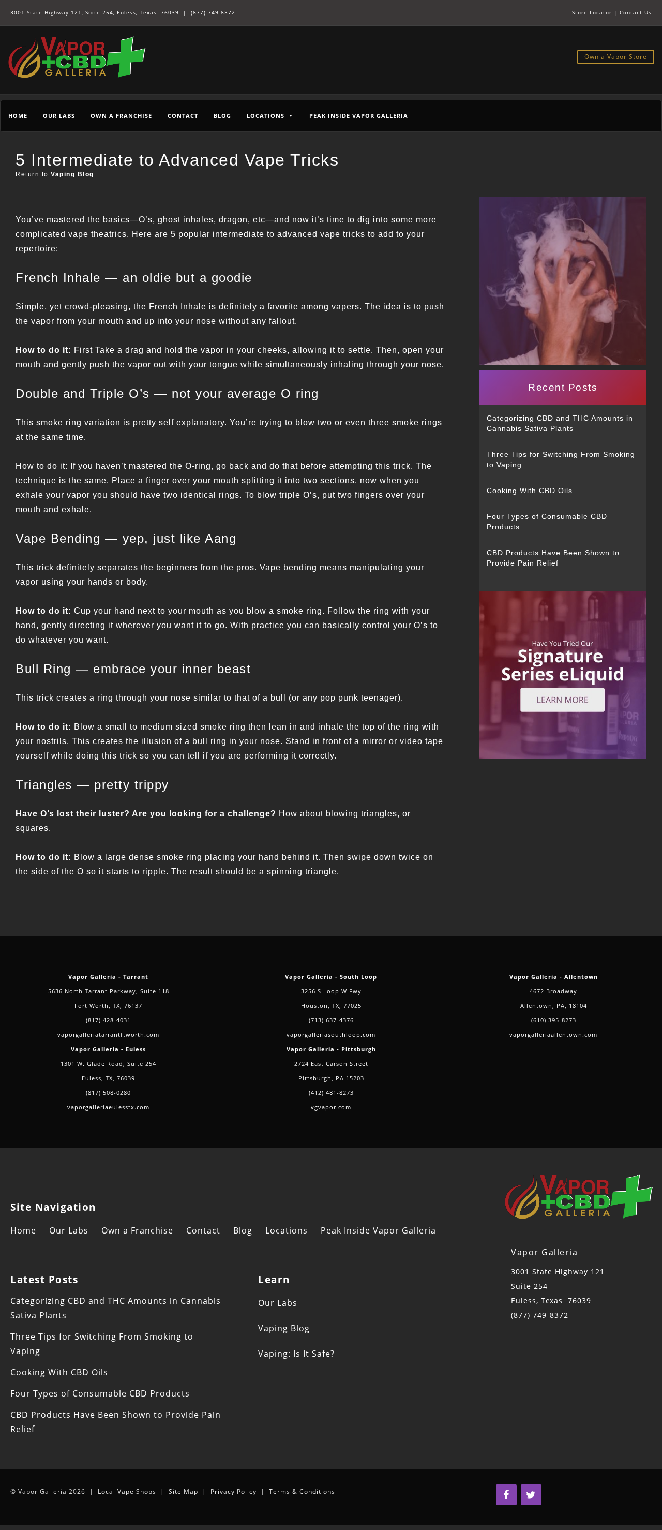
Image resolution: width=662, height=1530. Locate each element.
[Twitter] (531, 1494)
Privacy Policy (233, 1491)
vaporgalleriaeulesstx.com (108, 1107)
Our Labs (59, 116)
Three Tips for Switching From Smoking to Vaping (561, 459)
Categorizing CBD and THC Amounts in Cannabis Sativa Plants (560, 423)
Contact (183, 116)
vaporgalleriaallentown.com (553, 1034)
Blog (222, 116)
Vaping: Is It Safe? (296, 1353)
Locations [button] (265, 116)
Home (17, 116)
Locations (286, 1230)
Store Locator (592, 12)
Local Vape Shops (127, 1491)
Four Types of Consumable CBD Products (547, 521)
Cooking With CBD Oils (530, 490)
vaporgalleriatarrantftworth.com (108, 1034)
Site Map (183, 1491)
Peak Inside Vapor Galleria (358, 116)
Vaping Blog (72, 174)
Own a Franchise (121, 116)
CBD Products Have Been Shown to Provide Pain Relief (553, 557)
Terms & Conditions (302, 1491)
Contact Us (636, 12)
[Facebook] (506, 1494)
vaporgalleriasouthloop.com (331, 1034)
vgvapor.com (331, 1107)
